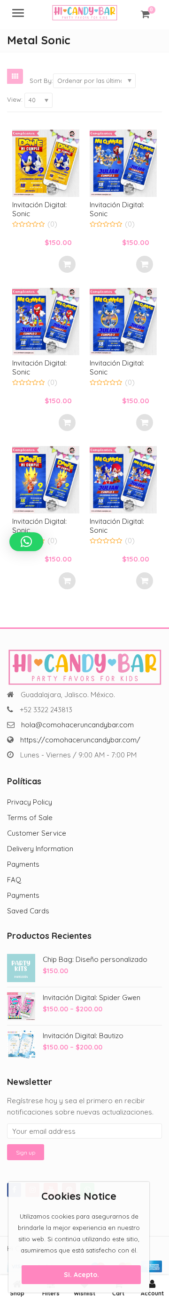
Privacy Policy (29, 801)
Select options (67, 264)
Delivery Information (40, 848)
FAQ (14, 879)
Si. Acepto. (81, 1274)
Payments (23, 864)
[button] (26, 541)
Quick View (50, 204)
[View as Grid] (15, 76)
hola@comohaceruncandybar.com (77, 724)
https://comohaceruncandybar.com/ (80, 739)
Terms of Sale (30, 817)
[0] (145, 14)
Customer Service (36, 833)
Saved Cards (28, 910)
